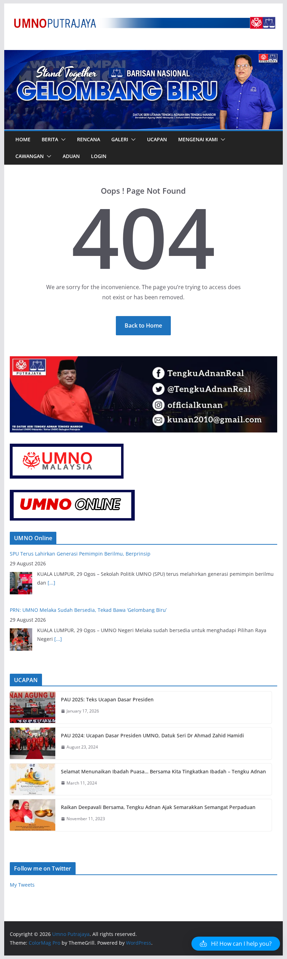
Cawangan (29, 156)
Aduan (71, 156)
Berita (50, 139)
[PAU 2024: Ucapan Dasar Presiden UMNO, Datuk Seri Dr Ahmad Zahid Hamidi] (32, 743)
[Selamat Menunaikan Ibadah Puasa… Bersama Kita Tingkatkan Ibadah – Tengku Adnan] (32, 779)
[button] (62, 139)
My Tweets (22, 884)
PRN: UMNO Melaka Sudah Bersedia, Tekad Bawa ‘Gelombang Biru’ (88, 553)
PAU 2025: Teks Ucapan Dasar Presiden (107, 699)
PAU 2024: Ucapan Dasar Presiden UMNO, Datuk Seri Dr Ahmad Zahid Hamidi (152, 735)
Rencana (88, 139)
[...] (58, 582)
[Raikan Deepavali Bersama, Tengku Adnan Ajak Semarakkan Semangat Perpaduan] (32, 815)
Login (98, 156)
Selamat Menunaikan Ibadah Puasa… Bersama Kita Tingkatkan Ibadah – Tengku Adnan (163, 771)
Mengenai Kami (198, 139)
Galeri (119, 139)
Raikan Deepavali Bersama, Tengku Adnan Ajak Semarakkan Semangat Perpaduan (158, 807)
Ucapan (157, 139)
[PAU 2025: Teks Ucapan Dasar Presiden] (32, 707)
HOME (22, 139)
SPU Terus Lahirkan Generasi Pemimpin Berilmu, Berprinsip (80, 610)
